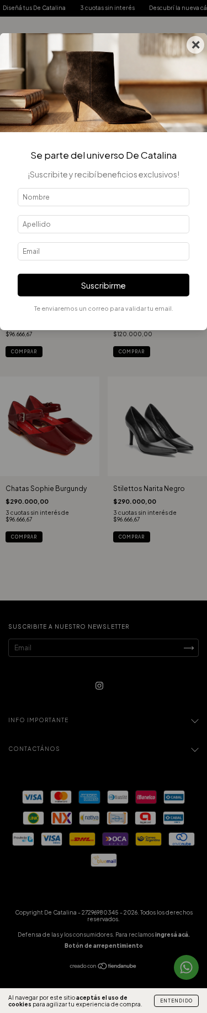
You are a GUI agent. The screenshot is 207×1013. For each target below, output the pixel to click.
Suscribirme (103, 285)
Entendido (176, 1001)
